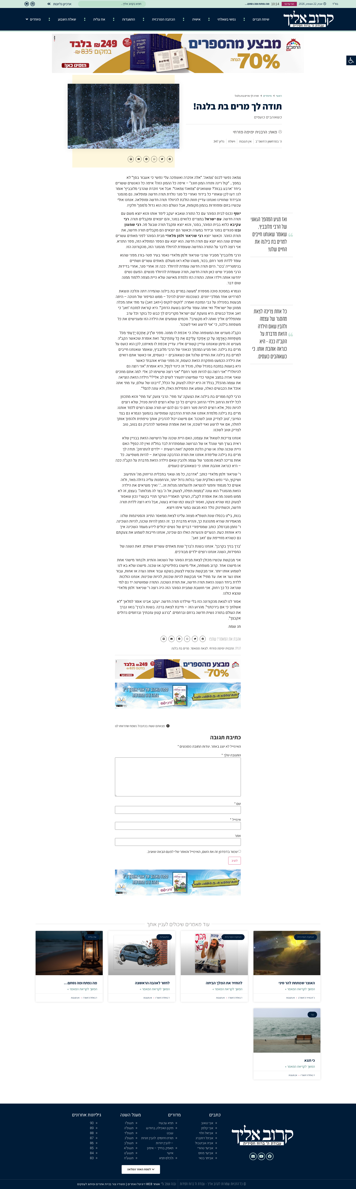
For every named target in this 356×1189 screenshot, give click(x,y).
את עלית (99, 19)
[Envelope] (26, 4)
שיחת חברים (261, 19)
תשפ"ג (129, 1138)
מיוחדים (35, 19)
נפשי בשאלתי (226, 19)
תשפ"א (129, 1148)
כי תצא (309, 1060)
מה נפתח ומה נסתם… (80, 982)
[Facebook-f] (32, 4)
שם (237, 803)
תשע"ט (129, 1153)
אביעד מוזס (205, 1153)
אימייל (235, 819)
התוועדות (128, 19)
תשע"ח (129, 1158)
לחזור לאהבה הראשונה (152, 982)
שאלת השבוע (67, 19)
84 (92, 1153)
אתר (238, 836)
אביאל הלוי (206, 1133)
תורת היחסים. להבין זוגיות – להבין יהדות (157, 1141)
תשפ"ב (129, 1143)
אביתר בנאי (206, 1158)
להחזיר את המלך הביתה (224, 982)
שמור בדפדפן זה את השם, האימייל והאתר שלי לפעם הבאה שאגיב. (192, 851)
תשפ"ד (129, 1133)
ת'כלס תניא (166, 1158)
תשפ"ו (129, 1123)
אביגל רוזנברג (204, 1138)
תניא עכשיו (166, 1123)
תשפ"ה (129, 1128)
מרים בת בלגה (180, 648)
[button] (351, 60)
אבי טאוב (207, 1123)
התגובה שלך (231, 755)
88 (92, 1133)
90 (92, 1123)
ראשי (279, 96)
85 (92, 1148)
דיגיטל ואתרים (137, 1184)
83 (92, 1158)
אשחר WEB (153, 1184)
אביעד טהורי (205, 1148)
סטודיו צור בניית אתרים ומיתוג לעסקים (101, 1184)
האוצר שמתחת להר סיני (297, 982)
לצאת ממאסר (199, 648)
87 (92, 1138)
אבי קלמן (207, 1128)
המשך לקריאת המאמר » (300, 989)
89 (92, 1128)
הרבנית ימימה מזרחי (221, 648)
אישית (196, 19)
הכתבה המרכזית (163, 19)
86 (92, 1143)
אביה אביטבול (204, 1143)
